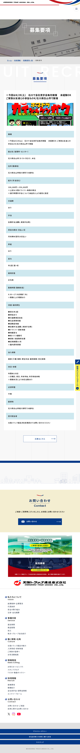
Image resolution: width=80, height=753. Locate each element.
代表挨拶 (11, 606)
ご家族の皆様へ (14, 651)
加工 (9, 630)
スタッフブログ (13, 669)
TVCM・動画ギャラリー (17, 672)
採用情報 (17, 60)
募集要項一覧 (28, 60)
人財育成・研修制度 (15, 648)
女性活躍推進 (13, 654)
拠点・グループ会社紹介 (17, 633)
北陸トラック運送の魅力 (17, 645)
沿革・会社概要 (13, 612)
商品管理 (11, 627)
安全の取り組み (14, 609)
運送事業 (11, 624)
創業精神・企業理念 (15, 603)
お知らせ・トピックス (15, 666)
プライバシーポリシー (40, 731)
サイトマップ (40, 742)
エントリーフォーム (15, 693)
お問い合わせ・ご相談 (16, 705)
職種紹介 (11, 687)
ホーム (9, 60)
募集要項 (11, 684)
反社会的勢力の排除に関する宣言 (40, 737)
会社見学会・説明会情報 (17, 690)
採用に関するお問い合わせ (18, 708)
